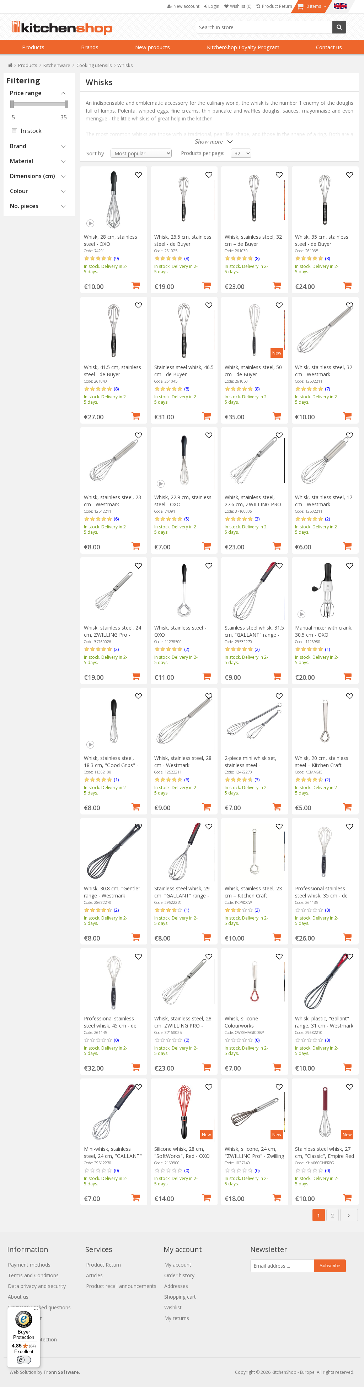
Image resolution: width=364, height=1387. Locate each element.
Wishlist (173, 1307)
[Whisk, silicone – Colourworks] (254, 981)
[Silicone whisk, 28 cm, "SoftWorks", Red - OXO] (184, 1112)
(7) (327, 388)
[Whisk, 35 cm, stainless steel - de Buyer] (325, 200)
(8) (186, 258)
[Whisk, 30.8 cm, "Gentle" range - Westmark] (114, 851)
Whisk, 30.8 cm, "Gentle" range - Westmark (112, 892)
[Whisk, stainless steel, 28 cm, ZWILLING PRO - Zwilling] (184, 981)
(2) (327, 519)
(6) (116, 519)
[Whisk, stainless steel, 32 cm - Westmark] (325, 330)
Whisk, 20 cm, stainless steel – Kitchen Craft (321, 761)
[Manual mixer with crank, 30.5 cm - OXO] (325, 591)
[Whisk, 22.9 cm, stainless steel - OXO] (184, 460)
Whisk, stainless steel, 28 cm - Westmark (183, 761)
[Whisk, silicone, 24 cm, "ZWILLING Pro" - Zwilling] (254, 1112)
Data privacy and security (37, 1286)
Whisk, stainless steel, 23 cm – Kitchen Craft (253, 892)
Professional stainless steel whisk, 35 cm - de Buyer (321, 895)
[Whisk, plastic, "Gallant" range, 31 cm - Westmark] (325, 981)
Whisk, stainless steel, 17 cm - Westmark (323, 501)
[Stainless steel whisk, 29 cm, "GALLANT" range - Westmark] (184, 851)
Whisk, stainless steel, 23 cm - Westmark (112, 501)
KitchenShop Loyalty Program (243, 47)
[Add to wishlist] (138, 175)
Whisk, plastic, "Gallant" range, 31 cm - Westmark (324, 1022)
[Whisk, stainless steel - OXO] (184, 591)
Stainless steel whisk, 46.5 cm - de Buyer (184, 371)
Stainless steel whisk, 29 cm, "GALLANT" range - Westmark (182, 895)
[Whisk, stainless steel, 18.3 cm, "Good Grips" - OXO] (114, 721)
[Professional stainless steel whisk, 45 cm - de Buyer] (114, 981)
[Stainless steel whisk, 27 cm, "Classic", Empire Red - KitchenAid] (325, 1112)
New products (152, 47)
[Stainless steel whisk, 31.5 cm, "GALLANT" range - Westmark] (254, 591)
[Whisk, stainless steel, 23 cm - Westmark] (114, 460)
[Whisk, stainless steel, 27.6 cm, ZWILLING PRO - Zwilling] (254, 460)
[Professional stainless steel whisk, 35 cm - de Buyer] (325, 851)
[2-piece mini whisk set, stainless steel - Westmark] (254, 721)
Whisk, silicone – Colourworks (243, 1022)
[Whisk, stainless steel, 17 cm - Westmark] (325, 460)
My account (177, 1264)
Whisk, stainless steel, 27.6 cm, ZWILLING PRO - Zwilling (254, 504)
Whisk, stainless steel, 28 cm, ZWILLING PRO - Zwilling (183, 1025)
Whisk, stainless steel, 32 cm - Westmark (323, 371)
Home (10, 67)
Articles (94, 1275)
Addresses (176, 1286)
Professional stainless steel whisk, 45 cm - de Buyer (110, 1025)
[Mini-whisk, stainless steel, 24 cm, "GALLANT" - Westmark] (114, 1112)
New (276, 353)
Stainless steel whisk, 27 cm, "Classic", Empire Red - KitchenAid (324, 1155)
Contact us (329, 47)
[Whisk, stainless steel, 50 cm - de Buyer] (254, 330)
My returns (176, 1318)
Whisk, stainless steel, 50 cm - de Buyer (253, 371)
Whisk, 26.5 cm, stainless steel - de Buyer (183, 240)
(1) (327, 649)
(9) (116, 258)
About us (18, 1296)
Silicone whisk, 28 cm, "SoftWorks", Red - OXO (182, 1152)
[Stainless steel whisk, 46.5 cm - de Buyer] (184, 330)
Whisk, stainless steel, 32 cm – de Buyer (253, 240)
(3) (257, 519)
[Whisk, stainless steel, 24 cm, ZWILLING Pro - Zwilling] (114, 591)
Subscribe (330, 1265)
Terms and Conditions (33, 1275)
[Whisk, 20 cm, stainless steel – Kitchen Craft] (325, 721)
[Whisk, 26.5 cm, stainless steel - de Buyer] (184, 200)
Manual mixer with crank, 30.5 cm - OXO (324, 631)
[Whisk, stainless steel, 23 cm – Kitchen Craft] (254, 851)
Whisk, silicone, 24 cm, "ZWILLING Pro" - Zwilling (254, 1152)
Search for (339, 27)
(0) (327, 910)
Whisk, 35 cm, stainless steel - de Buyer (321, 240)
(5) (186, 519)
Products (33, 47)
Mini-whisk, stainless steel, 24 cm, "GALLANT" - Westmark (113, 1155)
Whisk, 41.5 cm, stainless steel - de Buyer (112, 371)
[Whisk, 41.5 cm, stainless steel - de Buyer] (114, 330)
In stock (31, 131)
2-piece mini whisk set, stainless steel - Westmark (251, 765)
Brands (89, 47)
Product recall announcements (121, 1286)
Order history (179, 1275)
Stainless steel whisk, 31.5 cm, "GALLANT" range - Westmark (254, 634)
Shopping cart (180, 1296)
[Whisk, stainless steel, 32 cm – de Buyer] (254, 200)
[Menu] (36, 1311)
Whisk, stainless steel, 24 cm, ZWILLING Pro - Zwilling (112, 634)
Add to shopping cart (136, 285)
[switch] (24, 1360)
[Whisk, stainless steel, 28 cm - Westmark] (184, 721)
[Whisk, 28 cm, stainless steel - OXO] (114, 200)
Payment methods (29, 1264)
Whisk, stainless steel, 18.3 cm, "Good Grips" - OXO (111, 765)
